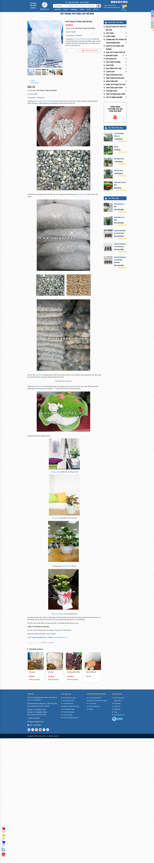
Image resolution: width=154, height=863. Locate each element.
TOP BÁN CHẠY (111, 91)
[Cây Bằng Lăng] (108, 162)
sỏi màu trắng (81, 194)
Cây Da (116, 147)
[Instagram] (117, 2)
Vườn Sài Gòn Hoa (119, 715)
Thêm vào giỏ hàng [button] (34, 679)
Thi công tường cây (68, 712)
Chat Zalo (3, 851)
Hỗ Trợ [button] (95, 9)
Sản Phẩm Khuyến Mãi (115, 78)
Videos (116, 712)
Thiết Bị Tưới (3, 845)
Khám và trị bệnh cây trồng (71, 706)
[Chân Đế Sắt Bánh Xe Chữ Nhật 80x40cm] (108, 260)
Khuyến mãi (117, 703)
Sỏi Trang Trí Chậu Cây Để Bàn (83, 39)
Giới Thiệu (57, 9)
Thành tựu (117, 706)
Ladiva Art (110, 72)
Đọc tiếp (88, 676)
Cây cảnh (110, 33)
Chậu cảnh (110, 36)
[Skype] (152, 22)
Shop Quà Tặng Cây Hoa (115, 84)
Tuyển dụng (117, 709)
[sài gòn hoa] (44, 6)
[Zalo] (124, 2)
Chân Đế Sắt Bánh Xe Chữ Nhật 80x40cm (120, 259)
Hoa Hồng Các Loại (113, 68)
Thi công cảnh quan (69, 709)
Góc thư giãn (92, 703)
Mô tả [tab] (33, 80)
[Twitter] (114, 2)
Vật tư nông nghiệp (114, 97)
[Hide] (153, 30)
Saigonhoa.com (43, 736)
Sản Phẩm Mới (112, 81)
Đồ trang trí (111, 59)
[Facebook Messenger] (152, 14)
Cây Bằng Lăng (119, 159)
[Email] (119, 2)
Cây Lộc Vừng (118, 170)
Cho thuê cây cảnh (68, 700)
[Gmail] (152, 19)
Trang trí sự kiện (67, 715)
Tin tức (88, 9)
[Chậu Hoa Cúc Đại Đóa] (108, 185)
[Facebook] (152, 11)
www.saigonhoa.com (60, 637)
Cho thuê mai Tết (68, 703)
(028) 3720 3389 (34, 718)
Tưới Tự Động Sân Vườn (115, 94)
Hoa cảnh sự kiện (113, 62)
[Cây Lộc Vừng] (108, 174)
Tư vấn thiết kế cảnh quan (70, 717)
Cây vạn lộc (55, 518)
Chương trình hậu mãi (95, 697)
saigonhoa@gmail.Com (36, 721)
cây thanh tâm (66, 566)
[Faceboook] (112, 2)
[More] (152, 27)
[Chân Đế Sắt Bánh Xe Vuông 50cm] (108, 234)
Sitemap (91, 709)
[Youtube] (121, 2)
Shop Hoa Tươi (3, 832)
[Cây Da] (108, 150)
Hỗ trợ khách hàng (94, 706)
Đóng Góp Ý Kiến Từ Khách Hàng (98, 700)
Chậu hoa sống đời (58, 614)
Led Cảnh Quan (3, 838)
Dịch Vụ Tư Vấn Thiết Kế (115, 52)
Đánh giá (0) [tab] (35, 83)
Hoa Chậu (110, 65)
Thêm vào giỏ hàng (90, 50)
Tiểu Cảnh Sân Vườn (114, 88)
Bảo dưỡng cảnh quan (69, 697)
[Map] (126, 2)
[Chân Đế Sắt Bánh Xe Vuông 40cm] (108, 247)
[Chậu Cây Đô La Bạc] (108, 207)
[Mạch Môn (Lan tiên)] (108, 220)
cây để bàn (39, 375)
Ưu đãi (82, 9)
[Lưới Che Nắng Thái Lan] (108, 136)
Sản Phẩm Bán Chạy (114, 75)
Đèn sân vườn (112, 56)
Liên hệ (65, 9)
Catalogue (74, 9)
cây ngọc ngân (55, 472)
